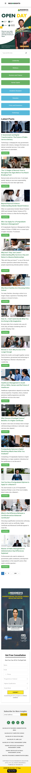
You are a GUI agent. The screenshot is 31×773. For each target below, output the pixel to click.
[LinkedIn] (22, 722)
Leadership (15, 60)
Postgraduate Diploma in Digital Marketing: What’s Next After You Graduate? (13, 451)
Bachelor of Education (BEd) (14, 736)
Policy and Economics (15, 105)
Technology (15, 113)
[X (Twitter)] (13, 722)
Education (15, 98)
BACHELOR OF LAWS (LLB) (14, 739)
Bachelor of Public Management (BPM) (14, 742)
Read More (5, 153)
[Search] (26, 53)
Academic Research (16, 91)
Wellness (15, 68)
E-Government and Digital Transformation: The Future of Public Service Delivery (14, 137)
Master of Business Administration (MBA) (15, 755)
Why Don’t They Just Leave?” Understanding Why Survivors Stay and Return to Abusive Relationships (15, 255)
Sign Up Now (12, 771)
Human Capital (15, 82)
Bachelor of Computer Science (14, 733)
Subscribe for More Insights (15, 711)
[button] (30, 27)
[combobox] (5, 674)
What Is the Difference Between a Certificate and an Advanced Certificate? (13, 515)
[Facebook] (8, 722)
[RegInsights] (14, 3)
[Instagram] (17, 722)
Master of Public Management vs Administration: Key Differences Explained (13, 551)
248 (15, 573)
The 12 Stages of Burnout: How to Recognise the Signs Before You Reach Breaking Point (15, 172)
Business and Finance (15, 75)
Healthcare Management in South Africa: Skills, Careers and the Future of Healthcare (15, 385)
